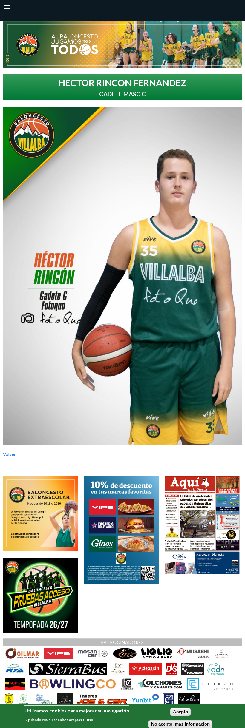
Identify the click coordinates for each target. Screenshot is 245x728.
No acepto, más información (180, 724)
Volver (9, 454)
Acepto (180, 712)
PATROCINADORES (122, 642)
